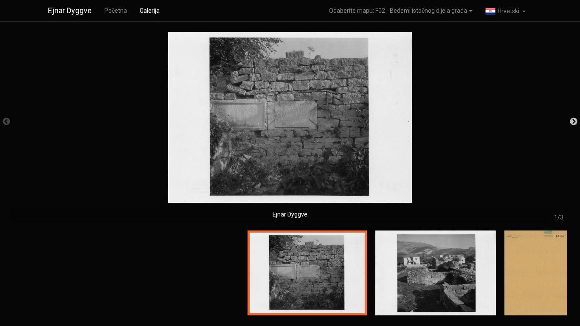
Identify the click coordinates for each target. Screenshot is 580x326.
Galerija (150, 10)
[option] (290, 126)
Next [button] (573, 122)
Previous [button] (6, 122)
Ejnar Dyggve (70, 10)
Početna (115, 10)
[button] (505, 10)
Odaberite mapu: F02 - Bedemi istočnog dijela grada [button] (398, 10)
